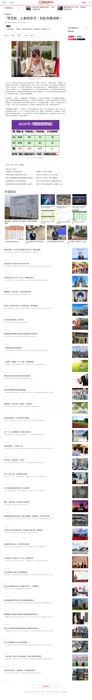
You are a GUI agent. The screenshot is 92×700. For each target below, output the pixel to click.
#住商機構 (21, 164)
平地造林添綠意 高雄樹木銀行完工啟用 (16, 174)
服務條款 (43, 691)
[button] (23, 7)
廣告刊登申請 (56, 691)
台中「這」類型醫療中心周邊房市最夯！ (18, 432)
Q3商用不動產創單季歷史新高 (55, 241)
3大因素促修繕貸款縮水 (11, 241)
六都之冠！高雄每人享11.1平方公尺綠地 (47, 174)
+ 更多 (86, 28)
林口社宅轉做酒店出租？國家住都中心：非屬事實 (21, 586)
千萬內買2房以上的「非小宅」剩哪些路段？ (19, 278)
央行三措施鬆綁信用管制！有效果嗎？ (17, 488)
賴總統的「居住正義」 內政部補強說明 (17, 292)
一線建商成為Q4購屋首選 (13, 348)
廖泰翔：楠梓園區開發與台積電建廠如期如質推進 (19, 178)
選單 (5, 2)
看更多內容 (46, 686)
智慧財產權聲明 (64, 691)
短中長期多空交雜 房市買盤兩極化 (16, 572)
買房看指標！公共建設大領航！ (14, 171)
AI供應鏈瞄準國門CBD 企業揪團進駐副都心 (19, 600)
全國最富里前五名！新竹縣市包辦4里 (16, 181)
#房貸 (12, 164)
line (20, 35)
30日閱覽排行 (73, 28)
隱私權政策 (49, 691)
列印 (33, 35)
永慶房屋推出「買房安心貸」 (14, 446)
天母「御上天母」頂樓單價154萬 (15, 474)
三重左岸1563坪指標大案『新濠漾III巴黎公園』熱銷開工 (51, 181)
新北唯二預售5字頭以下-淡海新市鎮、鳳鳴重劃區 (21, 306)
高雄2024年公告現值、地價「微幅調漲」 (47, 178)
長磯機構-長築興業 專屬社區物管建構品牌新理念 (21, 614)
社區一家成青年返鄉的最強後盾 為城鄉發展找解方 (21, 628)
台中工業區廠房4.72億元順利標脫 (15, 642)
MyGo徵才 (37, 691)
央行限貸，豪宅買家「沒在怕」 (15, 460)
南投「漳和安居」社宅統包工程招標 (16, 502)
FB (13, 35)
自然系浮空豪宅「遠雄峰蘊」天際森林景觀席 (19, 670)
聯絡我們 (26, 691)
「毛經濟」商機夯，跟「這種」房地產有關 (19, 362)
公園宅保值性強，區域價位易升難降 (16, 418)
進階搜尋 (12, 2)
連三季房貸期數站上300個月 (14, 320)
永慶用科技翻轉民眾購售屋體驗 (15, 390)
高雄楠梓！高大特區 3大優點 (44, 171)
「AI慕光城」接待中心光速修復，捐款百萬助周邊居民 (22, 656)
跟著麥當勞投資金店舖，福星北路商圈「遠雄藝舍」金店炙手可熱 (23, 184)
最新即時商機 (71, 31)
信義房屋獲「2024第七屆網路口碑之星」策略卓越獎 (22, 250)
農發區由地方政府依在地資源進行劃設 (17, 376)
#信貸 (16, 164)
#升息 (7, 164)
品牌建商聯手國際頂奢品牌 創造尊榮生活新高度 (20, 334)
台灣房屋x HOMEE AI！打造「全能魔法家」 (19, 558)
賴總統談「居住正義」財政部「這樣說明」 (19, 404)
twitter (27, 35)
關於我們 (32, 691)
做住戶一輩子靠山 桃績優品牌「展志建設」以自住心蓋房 (51, 184)
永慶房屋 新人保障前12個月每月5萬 (16, 264)
